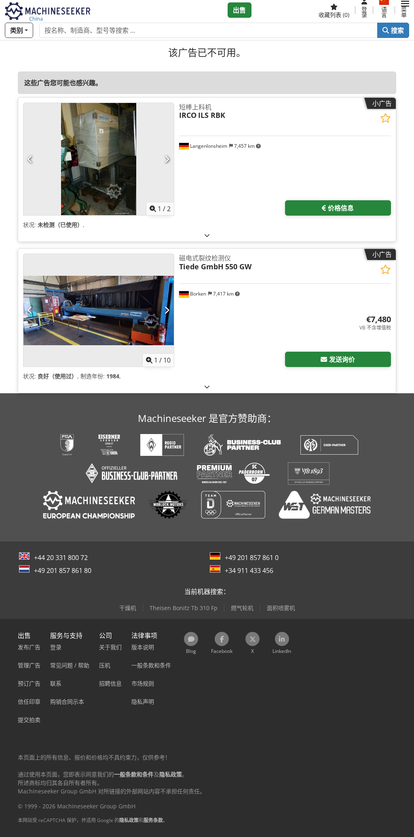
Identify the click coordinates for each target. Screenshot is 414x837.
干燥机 (127, 608)
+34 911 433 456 (249, 570)
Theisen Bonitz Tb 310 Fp (184, 608)
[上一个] (30, 159)
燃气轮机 (242, 608)
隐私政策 (129, 820)
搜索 (396, 30)
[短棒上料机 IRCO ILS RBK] (98, 159)
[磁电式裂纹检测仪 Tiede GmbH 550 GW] (98, 310)
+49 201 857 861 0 (252, 557)
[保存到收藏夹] (385, 118)
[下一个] (167, 159)
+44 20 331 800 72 (61, 557)
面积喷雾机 (281, 608)
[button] (405, 10)
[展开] (207, 235)
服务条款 (153, 820)
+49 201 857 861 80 (62, 570)
